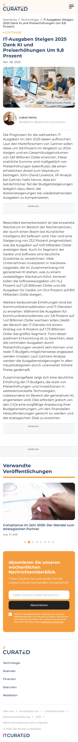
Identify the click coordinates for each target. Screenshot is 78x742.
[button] (25, 542)
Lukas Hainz (28, 117)
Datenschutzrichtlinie (52, 622)
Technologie (30, 19)
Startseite (10, 19)
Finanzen (9, 679)
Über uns (8, 711)
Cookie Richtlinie (54, 711)
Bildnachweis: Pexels (58, 102)
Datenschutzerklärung (16, 716)
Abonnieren (39, 605)
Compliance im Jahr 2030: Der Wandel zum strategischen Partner (38, 527)
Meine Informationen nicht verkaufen (25, 722)
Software (13, 32)
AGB (38, 716)
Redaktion (10, 695)
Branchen (10, 687)
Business (9, 671)
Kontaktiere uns (29, 711)
